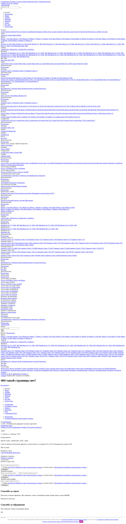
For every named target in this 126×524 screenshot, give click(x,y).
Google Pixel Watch (7, 152)
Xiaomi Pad (12, 78)
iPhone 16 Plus (70, 39)
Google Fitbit (18, 152)
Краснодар (16, 452)
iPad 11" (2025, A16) (7, 46)
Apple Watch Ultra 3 (7, 64)
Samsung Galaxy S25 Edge (79, 352)
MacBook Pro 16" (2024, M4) (57, 55)
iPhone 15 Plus (116, 39)
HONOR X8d (104, 110)
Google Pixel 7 (90, 120)
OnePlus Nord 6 (6, 117)
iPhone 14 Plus (8, 40)
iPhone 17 (33, 39)
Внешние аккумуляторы (75, 163)
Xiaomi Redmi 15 (32, 81)
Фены (20, 88)
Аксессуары (9, 26)
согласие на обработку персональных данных (74, 519)
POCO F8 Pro (55, 106)
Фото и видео (5, 95)
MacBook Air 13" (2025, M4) (38, 53)
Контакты (31, 1)
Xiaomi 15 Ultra (57, 78)
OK (81, 521)
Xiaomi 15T (5, 80)
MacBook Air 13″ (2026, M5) (19, 53)
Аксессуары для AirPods (46, 163)
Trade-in (25, 1)
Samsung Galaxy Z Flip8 (62, 248)
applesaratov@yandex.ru (20, 374)
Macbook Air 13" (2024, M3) (57, 53)
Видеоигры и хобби (94, 32)
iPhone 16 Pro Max (50, 39)
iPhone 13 (22, 40)
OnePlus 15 (43, 117)
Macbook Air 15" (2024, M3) (10, 55)
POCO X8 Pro (18, 106)
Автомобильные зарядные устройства (14, 175)
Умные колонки (6, 186)
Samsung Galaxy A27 (64, 239)
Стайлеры (14, 88)
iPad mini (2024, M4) (21, 46)
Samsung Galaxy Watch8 (53, 255)
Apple (3, 32)
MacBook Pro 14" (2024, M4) (115, 55)
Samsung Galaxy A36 (50, 239)
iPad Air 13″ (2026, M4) (70, 44)
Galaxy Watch (5, 149)
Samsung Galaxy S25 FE (101, 243)
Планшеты (39, 32)
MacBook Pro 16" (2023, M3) (77, 55)
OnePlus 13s (51, 117)
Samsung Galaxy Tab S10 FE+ (65, 252)
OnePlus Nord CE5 (74, 117)
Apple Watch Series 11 (34, 64)
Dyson (7, 23)
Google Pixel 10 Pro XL (8, 120)
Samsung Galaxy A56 (22, 239)
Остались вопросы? (35, 427)
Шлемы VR (22, 95)
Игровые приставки (8, 193)
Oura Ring (9, 145)
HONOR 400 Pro (64, 110)
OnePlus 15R (35, 117)
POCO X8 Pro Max (7, 106)
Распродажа (9, 14)
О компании (5, 1)
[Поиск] (2, 331)
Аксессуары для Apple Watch (10, 163)
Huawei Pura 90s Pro (43, 113)
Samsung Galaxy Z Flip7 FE (95, 248)
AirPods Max (5, 49)
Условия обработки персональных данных (19, 418)
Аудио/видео (83, 32)
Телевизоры (21, 183)
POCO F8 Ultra (45, 106)
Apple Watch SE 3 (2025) (64, 64)
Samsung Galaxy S (19, 71)
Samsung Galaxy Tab (7, 127)
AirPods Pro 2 (23, 49)
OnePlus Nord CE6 (61, 117)
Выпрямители (6, 88)
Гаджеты (24, 32)
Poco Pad (4, 138)
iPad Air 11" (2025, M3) (116, 44)
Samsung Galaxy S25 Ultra (55, 243)
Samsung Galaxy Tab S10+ (46, 252)
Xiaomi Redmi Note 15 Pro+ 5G (26, 80)
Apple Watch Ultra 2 (20, 64)
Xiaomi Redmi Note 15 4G (85, 80)
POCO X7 (36, 106)
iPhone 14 (16, 40)
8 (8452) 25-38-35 (6, 3)
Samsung (7, 21)
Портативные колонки (19, 186)
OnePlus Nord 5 (16, 117)
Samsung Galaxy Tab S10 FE (84, 252)
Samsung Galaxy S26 (40, 243)
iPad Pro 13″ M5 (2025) (8, 44)
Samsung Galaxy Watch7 (69, 255)
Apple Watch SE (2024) (80, 64)
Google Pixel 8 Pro (58, 120)
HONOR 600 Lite (52, 110)
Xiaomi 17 (48, 78)
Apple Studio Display (14, 35)
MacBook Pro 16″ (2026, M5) (38, 55)
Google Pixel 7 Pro (80, 120)
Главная (3, 375)
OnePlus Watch (5, 156)
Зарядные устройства (115, 163)
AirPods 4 (31, 49)
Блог (36, 1)
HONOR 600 (42, 110)
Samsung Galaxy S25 (86, 243)
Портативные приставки (23, 193)
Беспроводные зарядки (100, 163)
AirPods (7, 18)
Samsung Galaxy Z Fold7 (45, 248)
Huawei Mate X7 (31, 113)
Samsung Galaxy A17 (78, 239)
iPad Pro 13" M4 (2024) (24, 44)
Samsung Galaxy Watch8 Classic (34, 255)
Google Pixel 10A (46, 120)
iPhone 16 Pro (60, 39)
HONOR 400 (86, 110)
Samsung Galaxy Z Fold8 (29, 248)
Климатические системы (30, 88)
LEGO (52, 193)
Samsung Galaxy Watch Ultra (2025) (12, 255)
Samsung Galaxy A (7, 71)
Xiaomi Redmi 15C (21, 81)
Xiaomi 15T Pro (67, 78)
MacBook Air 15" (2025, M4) (114, 53)
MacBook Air (5, 53)
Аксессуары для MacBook (29, 163)
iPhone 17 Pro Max (7, 39)
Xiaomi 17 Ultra (21, 78)
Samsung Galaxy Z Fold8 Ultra (11, 248)
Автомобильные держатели (36, 175)
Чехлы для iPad (6, 172)
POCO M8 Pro (71, 106)
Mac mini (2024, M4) (7, 60)
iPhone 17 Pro (18, 39)
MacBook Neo (24, 56)
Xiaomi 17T (41, 78)
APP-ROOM (6, 422)
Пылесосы (42, 88)
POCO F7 (63, 106)
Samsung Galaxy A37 (36, 239)
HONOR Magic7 (20, 110)
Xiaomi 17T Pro (31, 78)
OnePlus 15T (26, 117)
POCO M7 (97, 106)
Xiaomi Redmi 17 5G (8, 81)
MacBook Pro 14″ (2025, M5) (96, 55)
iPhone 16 (78, 39)
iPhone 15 (49, 209)
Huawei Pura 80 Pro (71, 113)
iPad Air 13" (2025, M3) (86, 44)
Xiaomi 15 (12, 80)
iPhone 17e (40, 39)
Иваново (10, 452)
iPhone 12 (29, 40)
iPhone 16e (85, 39)
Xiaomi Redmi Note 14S (101, 80)
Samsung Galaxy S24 (11, 245)
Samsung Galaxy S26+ (25, 243)
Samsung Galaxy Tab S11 (29, 252)
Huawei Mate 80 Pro (19, 113)
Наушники (20, 165)
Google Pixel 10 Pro (22, 120)
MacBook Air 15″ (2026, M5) (95, 53)
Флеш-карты (88, 163)
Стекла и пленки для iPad (19, 172)
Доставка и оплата (15, 1)
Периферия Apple (61, 163)
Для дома (104, 32)
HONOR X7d (113, 110)
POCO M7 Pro (89, 106)
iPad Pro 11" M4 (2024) (54, 44)
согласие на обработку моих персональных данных (25, 467)
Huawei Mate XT (6, 113)
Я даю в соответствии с (45, 467)
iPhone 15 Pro (106, 39)
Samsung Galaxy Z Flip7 (78, 248)
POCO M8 (80, 106)
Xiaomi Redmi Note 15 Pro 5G (46, 80)
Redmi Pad (4, 78)
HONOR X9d (95, 110)
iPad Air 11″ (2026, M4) (101, 44)
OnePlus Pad (5, 135)
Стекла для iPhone (19, 168)
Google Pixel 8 (69, 120)
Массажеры (29, 200)
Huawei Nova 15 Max (95, 113)
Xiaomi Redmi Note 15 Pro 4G (66, 80)
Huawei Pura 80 (83, 113)
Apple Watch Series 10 (49, 64)
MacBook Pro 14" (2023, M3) (10, 56)
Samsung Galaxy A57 (8, 239)
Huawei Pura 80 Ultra (57, 113)
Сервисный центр (44, 1)
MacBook (8, 19)
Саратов (15, 3)
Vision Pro (4, 35)
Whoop (3, 145)
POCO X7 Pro (28, 106)
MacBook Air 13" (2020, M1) (76, 53)
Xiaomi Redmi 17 (115, 80)
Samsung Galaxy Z (31, 71)
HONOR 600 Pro (32, 110)
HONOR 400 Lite (76, 110)
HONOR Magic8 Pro (8, 110)
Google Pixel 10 (34, 120)
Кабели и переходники (9, 165)
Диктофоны (14, 95)
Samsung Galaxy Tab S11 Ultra (11, 252)
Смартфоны (31, 32)
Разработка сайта (7, 425)
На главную (5, 385)
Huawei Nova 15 (108, 113)
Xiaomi (13, 32)
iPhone (7, 16)
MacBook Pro (24, 55)
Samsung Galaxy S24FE (26, 245)
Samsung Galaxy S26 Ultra (9, 243)
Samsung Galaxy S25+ (71, 243)
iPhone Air (26, 39)
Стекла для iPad (16, 284)
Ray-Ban (7, 25)
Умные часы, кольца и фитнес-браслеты (56, 32)
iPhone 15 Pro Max (95, 39)
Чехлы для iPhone (7, 168)
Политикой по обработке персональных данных (70, 467)
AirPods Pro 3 (14, 49)
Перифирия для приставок (41, 193)
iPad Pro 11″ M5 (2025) (39, 44)
